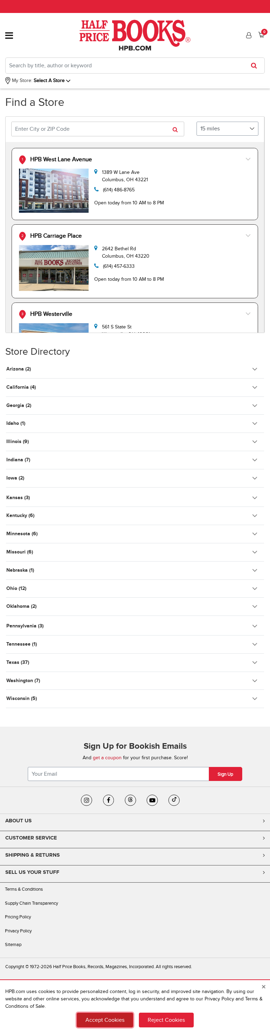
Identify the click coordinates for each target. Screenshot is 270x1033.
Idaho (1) (15, 423)
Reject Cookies (166, 1020)
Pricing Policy (18, 917)
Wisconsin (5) (21, 698)
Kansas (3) (18, 498)
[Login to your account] (247, 35)
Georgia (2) (18, 405)
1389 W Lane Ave (125, 176)
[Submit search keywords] (256, 65)
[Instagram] (86, 800)
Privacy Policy (18, 931)
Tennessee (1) (21, 644)
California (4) (21, 387)
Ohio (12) (16, 588)
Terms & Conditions (24, 889)
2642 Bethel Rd (125, 252)
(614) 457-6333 (119, 266)
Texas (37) (17, 662)
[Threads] (130, 800)
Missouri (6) (19, 552)
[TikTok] (174, 800)
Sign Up (225, 774)
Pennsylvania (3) (25, 626)
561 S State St (126, 330)
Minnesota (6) (22, 534)
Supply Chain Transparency (31, 903)
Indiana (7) (18, 460)
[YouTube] (152, 800)
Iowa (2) (15, 478)
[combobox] (135, 65)
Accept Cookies (104, 1020)
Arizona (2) (18, 369)
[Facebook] (108, 800)
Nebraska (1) (20, 570)
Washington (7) (23, 681)
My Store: (21, 80)
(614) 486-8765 (119, 190)
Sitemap (13, 944)
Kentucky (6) (20, 515)
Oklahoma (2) (21, 606)
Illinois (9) (17, 441)
